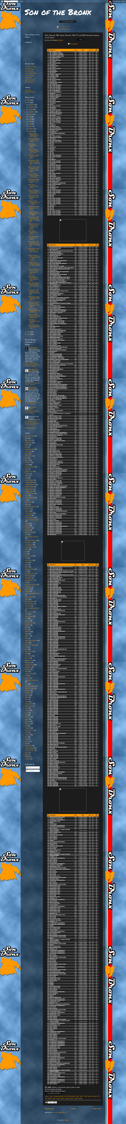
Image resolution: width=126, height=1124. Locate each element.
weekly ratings (78, 1098)
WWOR (27, 756)
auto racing (28, 451)
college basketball (58, 1096)
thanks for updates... (33, 408)
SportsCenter (29, 704)
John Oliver (28, 587)
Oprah (27, 671)
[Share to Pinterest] (56, 1102)
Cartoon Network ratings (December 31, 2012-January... (34, 258)
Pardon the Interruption (31, 680)
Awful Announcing (30, 80)
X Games (28, 759)
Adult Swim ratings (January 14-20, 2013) (33, 197)
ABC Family (28, 440)
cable (50, 1096)
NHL (54, 1098)
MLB (65, 1096)
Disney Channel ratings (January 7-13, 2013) (34, 202)
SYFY (27, 712)
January (31, 131)
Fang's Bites (28, 77)
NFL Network (48, 1098)
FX (26, 553)
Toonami (27, 728)
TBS (26, 715)
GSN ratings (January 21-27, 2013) (33, 145)
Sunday (27, 710)
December (32, 104)
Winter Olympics (30, 750)
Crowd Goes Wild (30, 498)
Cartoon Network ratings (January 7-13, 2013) (34, 213)
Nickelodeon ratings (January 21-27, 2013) (33, 140)
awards (27, 453)
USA (26, 739)
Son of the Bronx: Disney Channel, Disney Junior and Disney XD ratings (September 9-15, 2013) (32, 364)
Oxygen (27, 678)
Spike (26, 699)
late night (27, 589)
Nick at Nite (28, 656)
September (32, 112)
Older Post (97, 1109)
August (31, 114)
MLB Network (71, 1096)
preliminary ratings (30, 686)
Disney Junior (29, 513)
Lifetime (27, 591)
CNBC (27, 475)
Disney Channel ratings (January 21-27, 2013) (33, 135)
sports (27, 701)
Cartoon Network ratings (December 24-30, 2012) (34, 316)
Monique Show (29, 623)
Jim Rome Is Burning (31, 584)
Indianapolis (28, 578)
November (32, 107)
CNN (26, 478)
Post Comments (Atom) (59, 1112)
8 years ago (31, 412)
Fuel (26, 551)
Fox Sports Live (29, 547)
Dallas (27, 504)
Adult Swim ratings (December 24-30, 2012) (34, 327)
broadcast (28, 462)
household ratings (30, 573)
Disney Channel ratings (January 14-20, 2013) (33, 175)
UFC (26, 737)
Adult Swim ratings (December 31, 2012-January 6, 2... (33, 285)
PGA (26, 684)
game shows (28, 556)
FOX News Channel (30, 540)
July (30, 116)
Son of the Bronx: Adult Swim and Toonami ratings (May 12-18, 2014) (32, 411)
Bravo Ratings (29, 82)
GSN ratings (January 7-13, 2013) (33, 232)
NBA (77, 1096)
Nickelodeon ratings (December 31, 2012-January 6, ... (33, 251)
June (30, 119)
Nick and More (29, 71)
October (31, 109)
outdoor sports (69, 1098)
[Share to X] (52, 1102)
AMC (26, 447)
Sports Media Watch (31, 73)
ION (26, 582)
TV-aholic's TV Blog (30, 66)
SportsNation (28, 706)
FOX (26, 534)
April (30, 124)
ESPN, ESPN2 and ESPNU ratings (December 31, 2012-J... (33, 271)
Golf (26, 558)
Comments (30, 770)
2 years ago (33, 366)
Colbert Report (29, 480)
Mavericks (28, 606)
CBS (26, 469)
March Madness (29, 604)
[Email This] (49, 1102)
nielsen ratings (60, 1098)
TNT (26, 726)
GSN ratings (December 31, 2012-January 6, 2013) (33, 278)
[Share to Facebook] (54, 1102)
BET (26, 458)
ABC (26, 438)
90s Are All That (29, 436)
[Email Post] (46, 1102)
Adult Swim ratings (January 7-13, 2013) (33, 238)
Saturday (27, 690)
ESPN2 (27, 525)
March (31, 126)
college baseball (29, 482)
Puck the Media (29, 75)
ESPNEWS (28, 528)
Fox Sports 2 (28, 545)
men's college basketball (32, 608)
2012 (28, 332)
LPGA (27, 599)
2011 (28, 334)
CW (26, 500)
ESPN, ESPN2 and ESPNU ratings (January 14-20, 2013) (33, 169)
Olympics (28, 669)
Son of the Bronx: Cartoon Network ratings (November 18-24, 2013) (32, 423)
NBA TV (82, 1096)
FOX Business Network (31, 537)
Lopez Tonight (29, 597)
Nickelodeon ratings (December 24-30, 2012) (34, 298)
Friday (27, 549)
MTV (26, 627)
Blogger (66, 1120)
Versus (27, 741)
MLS (26, 618)
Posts (29, 767)
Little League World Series (32, 593)
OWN (26, 676)
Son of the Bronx (58, 11)
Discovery (28, 509)
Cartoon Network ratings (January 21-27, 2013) (33, 151)
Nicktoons (28, 662)
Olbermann (28, 667)
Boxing (27, 460)
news (26, 647)
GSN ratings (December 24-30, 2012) (34, 321)
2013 (28, 102)
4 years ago (33, 384)
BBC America (29, 456)
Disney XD (28, 515)
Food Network (29, 532)
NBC (26, 638)
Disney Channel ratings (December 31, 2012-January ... (34, 265)
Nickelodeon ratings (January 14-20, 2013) (33, 181)
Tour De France (29, 730)
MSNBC (27, 625)
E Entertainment (29, 517)
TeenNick (27, 717)
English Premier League (32, 520)
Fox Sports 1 (28, 542)
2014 (28, 100)
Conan (27, 495)
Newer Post (49, 1109)
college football (29, 486)
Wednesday (28, 745)
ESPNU (27, 530)
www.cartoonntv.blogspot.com (32, 420)
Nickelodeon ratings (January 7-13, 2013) (33, 208)
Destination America (31, 506)
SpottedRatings (29, 69)
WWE (26, 754)
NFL (99, 1096)
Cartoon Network (30, 467)
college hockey (29, 489)
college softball (29, 491)
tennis (27, 719)
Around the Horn (29, 449)
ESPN (27, 523)
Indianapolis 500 (29, 580)
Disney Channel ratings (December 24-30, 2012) (34, 310)
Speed (27, 697)
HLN (26, 571)
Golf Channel (28, 560)
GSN (26, 562)
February (31, 129)
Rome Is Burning (30, 688)
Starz (26, 708)
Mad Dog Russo (29, 601)
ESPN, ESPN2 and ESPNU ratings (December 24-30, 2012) (34, 304)
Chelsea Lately (29, 471)
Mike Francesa (29, 612)
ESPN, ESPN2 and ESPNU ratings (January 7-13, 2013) (33, 226)
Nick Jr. (27, 658)
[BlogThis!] (50, 1102)
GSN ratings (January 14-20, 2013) (33, 186)
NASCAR (27, 631)
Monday (27, 620)
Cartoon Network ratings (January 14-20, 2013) (33, 192)
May (30, 121)
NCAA (27, 642)
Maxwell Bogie (33, 348)
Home (73, 1109)
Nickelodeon (28, 660)
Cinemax (27, 473)
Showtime (28, 692)
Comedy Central (29, 493)
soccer (27, 695)
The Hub (27, 721)
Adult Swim (28, 442)
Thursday (27, 723)
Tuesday (27, 734)
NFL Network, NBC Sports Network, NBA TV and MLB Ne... (34, 163)
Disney (27, 511)
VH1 (26, 743)
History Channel (29, 569)
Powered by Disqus (30, 428)
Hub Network (28, 576)
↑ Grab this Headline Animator (63, 28)
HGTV (27, 567)
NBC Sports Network (91, 1096)
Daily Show (28, 502)
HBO (26, 564)
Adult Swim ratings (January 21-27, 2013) (33, 156)
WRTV (27, 752)
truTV (26, 732)
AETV (27, 445)
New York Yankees (30, 645)
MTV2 (27, 629)
